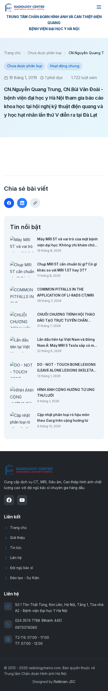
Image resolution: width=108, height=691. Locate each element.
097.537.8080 (26, 628)
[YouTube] (22, 500)
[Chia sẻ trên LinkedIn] (22, 203)
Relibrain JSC (64, 682)
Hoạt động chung (64, 66)
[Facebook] (9, 500)
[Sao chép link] (35, 203)
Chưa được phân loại (45, 53)
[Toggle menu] (99, 7)
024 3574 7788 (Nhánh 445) (38, 620)
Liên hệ (16, 558)
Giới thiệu (17, 538)
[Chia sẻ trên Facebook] (9, 203)
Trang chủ (12, 53)
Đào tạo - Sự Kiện (24, 578)
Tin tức (16, 548)
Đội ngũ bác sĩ (21, 568)
